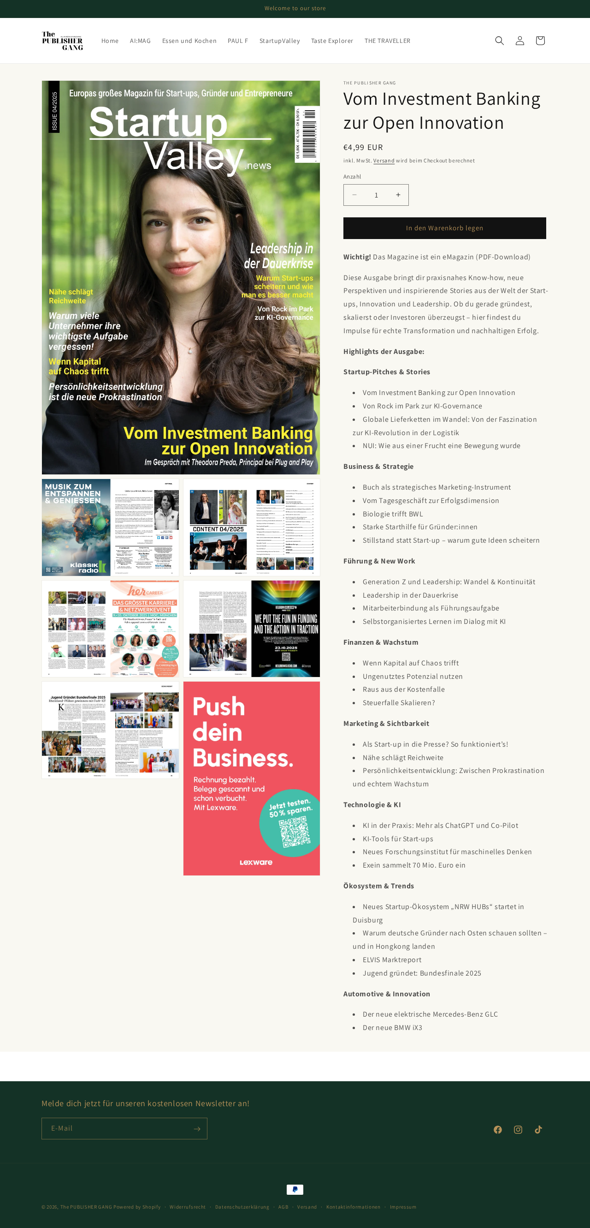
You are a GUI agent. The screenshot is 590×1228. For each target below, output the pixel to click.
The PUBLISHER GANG (86, 1207)
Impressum (403, 1206)
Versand (384, 160)
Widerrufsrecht (188, 1206)
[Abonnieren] (197, 1129)
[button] (500, 40)
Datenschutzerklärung (242, 1206)
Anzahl (352, 176)
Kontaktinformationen (353, 1206)
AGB (283, 1206)
